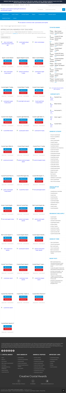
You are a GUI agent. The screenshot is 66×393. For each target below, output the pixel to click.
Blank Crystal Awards (55, 249)
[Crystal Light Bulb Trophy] (38, 108)
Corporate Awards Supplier (6, 390)
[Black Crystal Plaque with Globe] (38, 49)
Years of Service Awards (55, 181)
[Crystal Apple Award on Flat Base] (23, 226)
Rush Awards (53, 174)
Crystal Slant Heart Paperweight (58, 123)
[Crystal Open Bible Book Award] (7, 137)
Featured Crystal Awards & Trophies (56, 252)
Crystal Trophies (15, 14)
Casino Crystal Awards (55, 140)
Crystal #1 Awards (54, 142)
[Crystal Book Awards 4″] (38, 285)
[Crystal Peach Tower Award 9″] (38, 255)
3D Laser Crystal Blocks (55, 136)
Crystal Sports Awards (55, 228)
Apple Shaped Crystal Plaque (23, 57)
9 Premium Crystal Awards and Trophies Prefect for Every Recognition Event (56, 282)
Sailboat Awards (54, 175)
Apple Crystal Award (7, 57)
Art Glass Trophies (54, 226)
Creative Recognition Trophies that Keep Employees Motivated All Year (57, 268)
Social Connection (53, 367)
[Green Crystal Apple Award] (7, 196)
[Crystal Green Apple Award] (38, 78)
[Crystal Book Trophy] (23, 78)
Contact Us (15, 33)
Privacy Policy (42, 390)
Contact (14, 18)
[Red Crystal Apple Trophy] (7, 226)
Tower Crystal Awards (55, 179)
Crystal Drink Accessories (39, 370)
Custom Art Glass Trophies (39, 365)
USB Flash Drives (54, 204)
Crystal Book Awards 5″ (7, 323)
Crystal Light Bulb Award (23, 116)
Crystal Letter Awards (55, 164)
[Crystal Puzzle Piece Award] (7, 167)
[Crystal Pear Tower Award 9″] (23, 285)
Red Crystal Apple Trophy (7, 234)
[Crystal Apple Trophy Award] (7, 78)
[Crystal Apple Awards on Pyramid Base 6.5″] (38, 226)
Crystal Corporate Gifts (55, 231)
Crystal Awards (5, 14)
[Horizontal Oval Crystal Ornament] (52, 112)
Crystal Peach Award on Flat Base (23, 264)
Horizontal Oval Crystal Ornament (58, 110)
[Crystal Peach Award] (23, 137)
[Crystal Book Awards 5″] (7, 314)
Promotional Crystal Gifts (39, 361)
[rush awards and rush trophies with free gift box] (57, 89)
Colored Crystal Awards (55, 244)
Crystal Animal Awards (55, 144)
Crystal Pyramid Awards (55, 168)
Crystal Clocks (53, 195)
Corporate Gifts (41, 14)
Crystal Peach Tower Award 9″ (38, 264)
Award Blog (52, 361)
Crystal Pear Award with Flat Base (7, 293)
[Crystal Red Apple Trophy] (38, 167)
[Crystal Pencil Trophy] (38, 137)
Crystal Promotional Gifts (55, 233)
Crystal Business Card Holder (56, 191)
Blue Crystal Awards (54, 246)
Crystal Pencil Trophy (39, 146)
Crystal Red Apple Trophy (38, 175)
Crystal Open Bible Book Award (7, 146)
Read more (8, 60)
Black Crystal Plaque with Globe (38, 57)
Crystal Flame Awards (55, 157)
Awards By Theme (6, 18)
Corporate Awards (52, 14)
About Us (3, 359)
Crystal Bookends (54, 193)
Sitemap (51, 365)
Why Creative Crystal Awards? (7, 363)
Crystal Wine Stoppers (55, 202)
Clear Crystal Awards (55, 242)
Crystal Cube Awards (55, 151)
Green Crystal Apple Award (7, 205)
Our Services (4, 361)
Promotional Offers (54, 359)
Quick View (4, 66)
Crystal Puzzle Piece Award (7, 175)
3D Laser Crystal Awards (55, 134)
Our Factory (4, 365)
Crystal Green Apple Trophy (7, 116)
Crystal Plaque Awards (55, 222)
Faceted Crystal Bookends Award (58, 97)
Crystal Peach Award (23, 146)
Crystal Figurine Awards (55, 155)
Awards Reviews (5, 370)
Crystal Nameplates (54, 208)
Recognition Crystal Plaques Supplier (32, 390)
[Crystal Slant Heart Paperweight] (52, 125)
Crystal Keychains (54, 197)
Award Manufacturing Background (6, 367)
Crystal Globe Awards (55, 160)
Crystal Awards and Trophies (39, 368)
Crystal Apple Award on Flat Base (23, 234)
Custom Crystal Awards (22, 363)
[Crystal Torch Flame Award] (7, 255)
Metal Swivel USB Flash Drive (58, 103)
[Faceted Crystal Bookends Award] (52, 98)
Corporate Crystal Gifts (38, 367)
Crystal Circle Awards (55, 149)
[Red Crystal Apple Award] (38, 196)
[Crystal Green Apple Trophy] (7, 108)
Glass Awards (20, 368)
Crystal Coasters (54, 206)
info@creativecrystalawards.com (7, 4)
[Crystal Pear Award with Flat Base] (7, 285)
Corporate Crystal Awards (56, 220)
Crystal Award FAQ (5, 372)
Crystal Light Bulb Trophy (38, 116)
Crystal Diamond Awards (55, 153)
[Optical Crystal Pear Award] (23, 196)
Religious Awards (54, 172)
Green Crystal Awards (55, 248)
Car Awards (53, 138)
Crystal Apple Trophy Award (7, 87)
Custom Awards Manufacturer (18, 390)
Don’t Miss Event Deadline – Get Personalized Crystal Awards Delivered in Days (57, 273)
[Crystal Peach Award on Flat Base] (23, 255)
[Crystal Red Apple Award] (23, 167)
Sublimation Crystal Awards (56, 177)
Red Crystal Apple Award (38, 205)
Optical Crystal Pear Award (23, 205)
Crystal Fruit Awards (54, 159)
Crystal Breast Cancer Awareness (57, 147)
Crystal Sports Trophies (55, 229)
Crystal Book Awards (55, 146)
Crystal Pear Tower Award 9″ (23, 293)
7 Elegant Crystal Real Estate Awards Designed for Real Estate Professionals (57, 277)
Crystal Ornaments (54, 198)
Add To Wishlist (10, 66)
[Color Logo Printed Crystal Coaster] (52, 118)
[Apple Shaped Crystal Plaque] (23, 49)
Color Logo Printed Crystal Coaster (58, 117)
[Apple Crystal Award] (7, 49)
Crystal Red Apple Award (23, 175)
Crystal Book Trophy (23, 87)
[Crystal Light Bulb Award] (23, 108)
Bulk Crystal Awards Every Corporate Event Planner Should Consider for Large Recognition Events (57, 264)
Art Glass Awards (25, 14)
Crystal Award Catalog (54, 357)
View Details (8, 63)
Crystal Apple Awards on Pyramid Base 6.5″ (38, 234)
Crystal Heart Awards (55, 162)
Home (2, 26)
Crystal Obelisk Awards (55, 166)
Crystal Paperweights (55, 200)
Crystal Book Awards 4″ (38, 293)
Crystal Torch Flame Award (7, 264)
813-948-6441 (16, 4)
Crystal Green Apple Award (38, 87)
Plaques (33, 14)
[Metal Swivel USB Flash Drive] (52, 105)
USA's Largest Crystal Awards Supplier (15, 389)
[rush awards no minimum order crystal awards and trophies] (33, 22)
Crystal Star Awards (54, 170)
